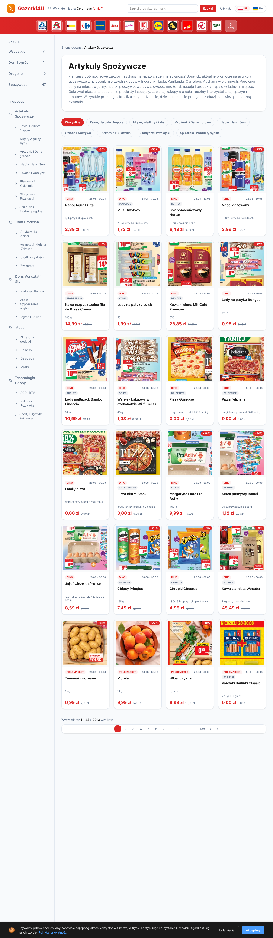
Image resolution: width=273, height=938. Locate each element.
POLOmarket (75, 672)
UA (261, 8)
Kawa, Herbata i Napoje (106, 122)
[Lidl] (158, 26)
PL (246, 8)
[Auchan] (57, 26)
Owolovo (125, 204)
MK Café (176, 298)
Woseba (228, 582)
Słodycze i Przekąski (155, 133)
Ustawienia (227, 930)
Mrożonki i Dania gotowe (192, 122)
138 (202, 729)
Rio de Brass (74, 298)
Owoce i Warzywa (78, 133)
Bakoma (229, 487)
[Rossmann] (202, 26)
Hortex (176, 204)
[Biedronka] (71, 26)
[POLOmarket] (187, 26)
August (71, 393)
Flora (175, 487)
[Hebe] (129, 26)
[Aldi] (42, 26)
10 (187, 729)
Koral (123, 298)
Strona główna (71, 47)
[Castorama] (100, 26)
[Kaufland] (144, 26)
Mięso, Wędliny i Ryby (149, 122)
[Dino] (115, 26)
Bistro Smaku (127, 487)
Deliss (123, 393)
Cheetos (176, 582)
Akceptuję (253, 930)
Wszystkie (72, 122)
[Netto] (173, 26)
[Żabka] (216, 26)
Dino (70, 198)
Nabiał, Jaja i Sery (233, 122)
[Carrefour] (86, 26)
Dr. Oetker (178, 393)
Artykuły (225, 8)
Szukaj (208, 8)
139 (210, 729)
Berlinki (229, 677)
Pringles (124, 582)
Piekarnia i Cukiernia (116, 133)
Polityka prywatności (52, 932)
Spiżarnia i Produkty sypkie (200, 133)
